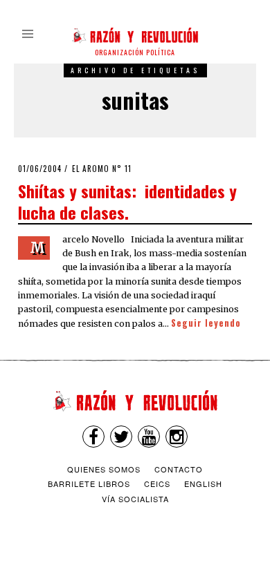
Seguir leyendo (206, 322)
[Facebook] (93, 437)
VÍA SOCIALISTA (135, 498)
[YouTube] (149, 437)
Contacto (178, 469)
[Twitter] (121, 437)
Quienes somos (104, 469)
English (203, 483)
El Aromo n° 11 (102, 168)
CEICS (157, 483)
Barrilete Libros (89, 483)
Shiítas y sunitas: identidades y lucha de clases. (127, 201)
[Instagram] (176, 437)
